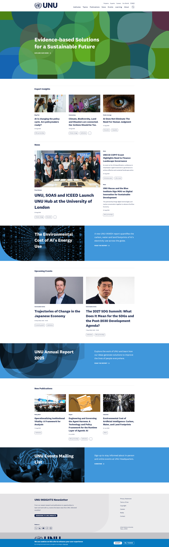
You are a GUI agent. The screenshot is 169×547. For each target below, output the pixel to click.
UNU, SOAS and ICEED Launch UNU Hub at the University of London (64, 201)
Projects (106, 3)
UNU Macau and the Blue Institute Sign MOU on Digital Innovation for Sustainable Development (118, 193)
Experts (112, 3)
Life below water (108, 178)
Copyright (123, 506)
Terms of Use (124, 502)
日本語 (132, 3)
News (104, 7)
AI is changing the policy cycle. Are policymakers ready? (47, 121)
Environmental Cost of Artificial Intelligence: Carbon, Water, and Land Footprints (118, 421)
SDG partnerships (39, 133)
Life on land (118, 178)
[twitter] (36, 528)
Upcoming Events (43, 271)
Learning (118, 7)
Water (105, 432)
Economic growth (39, 325)
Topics (85, 7)
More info (65, 544)
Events (110, 7)
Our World (125, 3)
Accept (118, 543)
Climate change (73, 133)
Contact (122, 516)
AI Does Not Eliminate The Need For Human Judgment (117, 120)
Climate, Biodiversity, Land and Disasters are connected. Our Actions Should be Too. (83, 121)
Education (106, 130)
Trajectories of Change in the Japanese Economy (57, 313)
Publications (94, 7)
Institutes (77, 7)
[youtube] (43, 528)
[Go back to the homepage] (46, 8)
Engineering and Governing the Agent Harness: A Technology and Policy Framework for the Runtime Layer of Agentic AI (83, 424)
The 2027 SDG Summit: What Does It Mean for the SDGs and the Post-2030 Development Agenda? (110, 318)
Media (122, 513)
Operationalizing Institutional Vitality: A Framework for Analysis (50, 421)
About (126, 7)
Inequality (114, 130)
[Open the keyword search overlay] (133, 7)
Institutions (83, 133)
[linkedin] (39, 528)
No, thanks (128, 543)
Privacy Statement (126, 499)
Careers (118, 3)
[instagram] (50, 528)
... (89, 133)
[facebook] (47, 528)
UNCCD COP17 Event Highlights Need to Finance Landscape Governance (117, 157)
